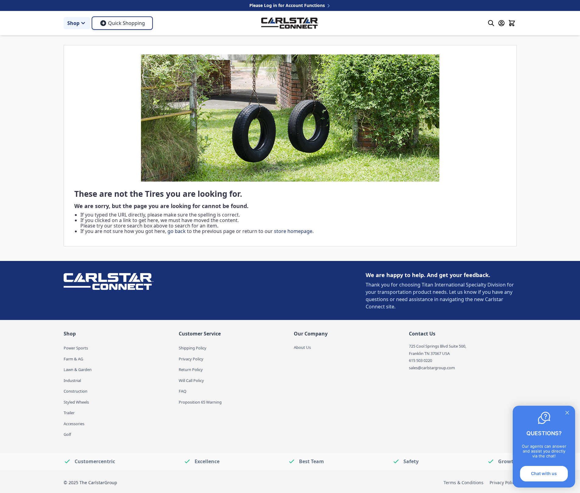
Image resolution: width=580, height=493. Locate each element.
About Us (302, 347)
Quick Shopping (126, 23)
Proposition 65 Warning (200, 402)
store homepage (293, 231)
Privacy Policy (191, 359)
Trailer (69, 412)
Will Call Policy (191, 380)
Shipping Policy (192, 348)
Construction (75, 391)
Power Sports (76, 348)
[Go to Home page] (290, 23)
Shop (73, 23)
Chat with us (544, 473)
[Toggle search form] (491, 23)
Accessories (74, 423)
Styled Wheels (76, 402)
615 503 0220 (420, 360)
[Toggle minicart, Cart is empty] (512, 23)
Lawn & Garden (78, 369)
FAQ (182, 391)
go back (176, 231)
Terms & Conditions (463, 482)
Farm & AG (73, 359)
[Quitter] (567, 413)
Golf (67, 434)
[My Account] (501, 23)
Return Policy (191, 369)
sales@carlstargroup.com (432, 367)
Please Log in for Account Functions (287, 5)
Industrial (72, 380)
